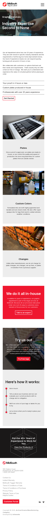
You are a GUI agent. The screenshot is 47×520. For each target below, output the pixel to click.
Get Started (9, 98)
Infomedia (16, 514)
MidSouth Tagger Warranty (12, 483)
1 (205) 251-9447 (9, 472)
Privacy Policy (8, 491)
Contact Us (7, 478)
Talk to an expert (23, 313)
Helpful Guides (8, 495)
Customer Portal (11, 501)
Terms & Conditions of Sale (12, 485)
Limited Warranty (9, 480)
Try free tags (23, 359)
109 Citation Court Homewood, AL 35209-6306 (13, 469)
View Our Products (22, 447)
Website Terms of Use (11, 493)
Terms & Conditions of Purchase (14, 488)
